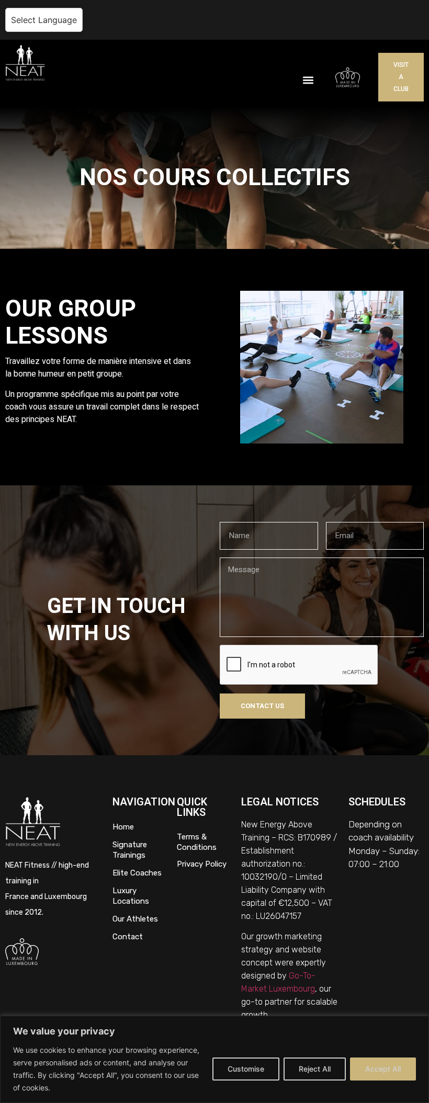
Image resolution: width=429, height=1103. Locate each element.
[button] (308, 79)
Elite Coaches (137, 873)
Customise (246, 1068)
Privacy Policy (202, 864)
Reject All (315, 1068)
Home (123, 827)
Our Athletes (135, 919)
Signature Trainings (129, 850)
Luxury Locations (130, 896)
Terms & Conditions (197, 842)
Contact (127, 936)
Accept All (383, 1068)
